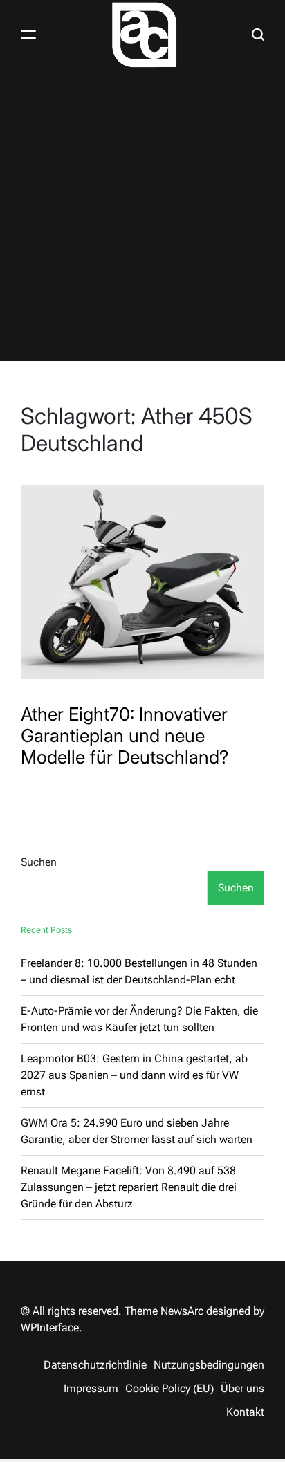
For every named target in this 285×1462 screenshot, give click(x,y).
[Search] (258, 34)
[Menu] (28, 34)
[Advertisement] (142, 218)
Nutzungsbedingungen (209, 1364)
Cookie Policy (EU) (169, 1388)
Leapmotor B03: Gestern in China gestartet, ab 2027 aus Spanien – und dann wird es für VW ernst (134, 1075)
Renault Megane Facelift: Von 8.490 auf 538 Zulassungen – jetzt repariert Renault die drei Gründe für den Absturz (129, 1187)
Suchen (39, 862)
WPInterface (50, 1327)
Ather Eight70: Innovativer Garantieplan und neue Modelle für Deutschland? (125, 735)
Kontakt (245, 1411)
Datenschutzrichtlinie (95, 1364)
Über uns (242, 1388)
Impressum (91, 1388)
